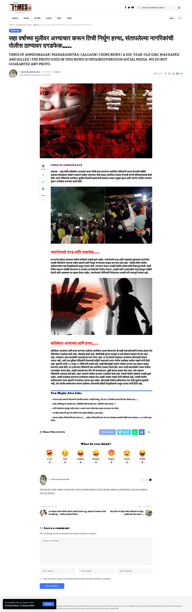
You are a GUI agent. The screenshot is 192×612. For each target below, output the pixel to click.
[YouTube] (133, 7)
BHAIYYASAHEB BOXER (31, 72)
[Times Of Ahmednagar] (20, 7)
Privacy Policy (11, 605)
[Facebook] (125, 7)
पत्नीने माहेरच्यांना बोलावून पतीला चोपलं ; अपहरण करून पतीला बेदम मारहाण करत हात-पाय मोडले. (86, 408)
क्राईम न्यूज (15, 31)
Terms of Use (28, 605)
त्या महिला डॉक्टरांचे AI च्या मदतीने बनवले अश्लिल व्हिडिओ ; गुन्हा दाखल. (78, 413)
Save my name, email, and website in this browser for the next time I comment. (77, 579)
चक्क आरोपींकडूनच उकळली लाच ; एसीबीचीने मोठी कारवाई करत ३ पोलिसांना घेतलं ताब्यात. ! (84, 404)
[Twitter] (129, 7)
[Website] (150, 480)
